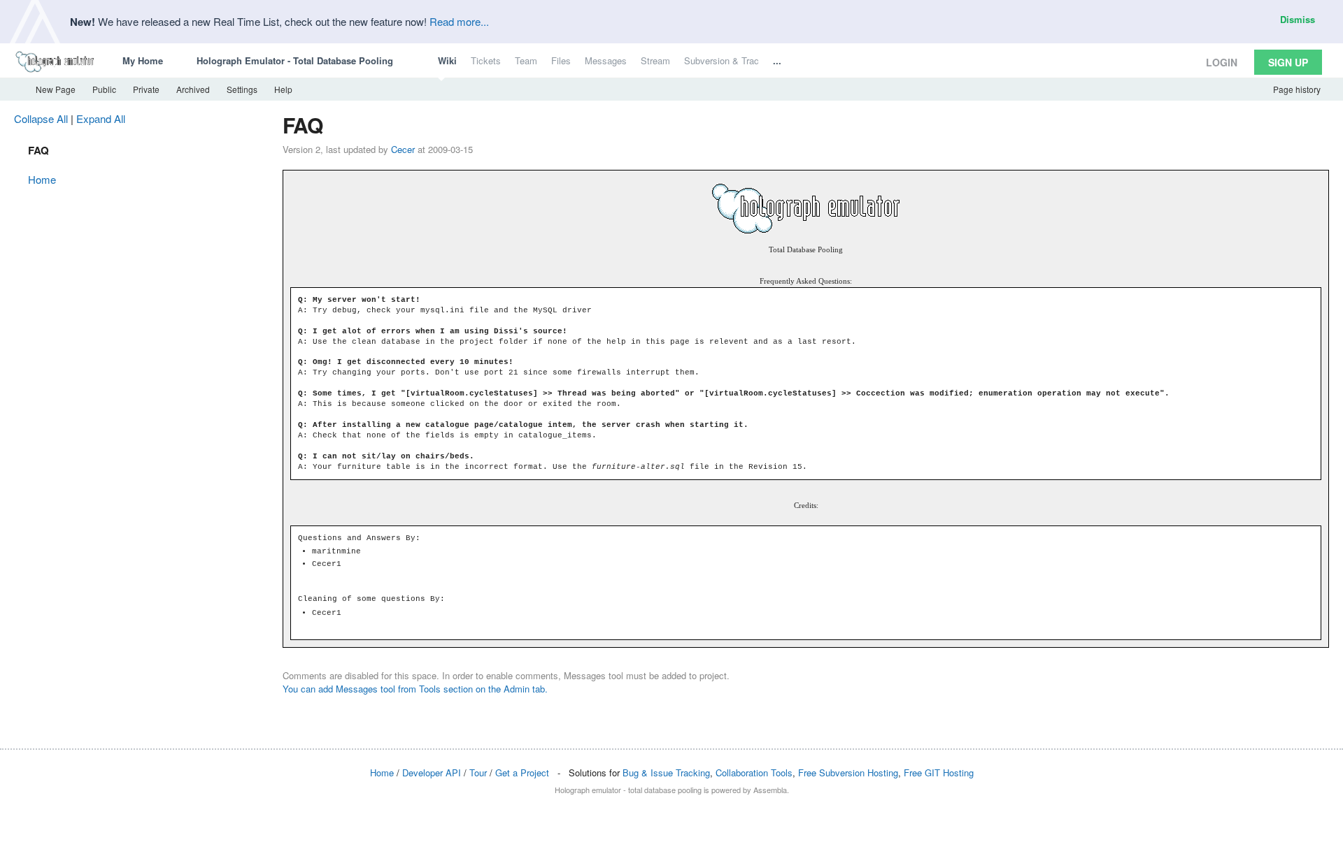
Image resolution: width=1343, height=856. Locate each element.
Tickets (486, 60)
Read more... (459, 21)
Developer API (431, 772)
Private (146, 89)
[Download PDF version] (1310, 118)
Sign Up (1288, 62)
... (777, 60)
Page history (1297, 89)
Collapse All (41, 118)
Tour (478, 772)
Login (1221, 62)
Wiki (447, 60)
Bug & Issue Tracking (666, 772)
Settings (242, 89)
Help (283, 89)
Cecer (403, 149)
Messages (606, 60)
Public (104, 89)
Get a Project (522, 772)
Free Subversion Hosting (848, 772)
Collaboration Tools (754, 772)
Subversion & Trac (721, 60)
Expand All (100, 118)
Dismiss (1297, 19)
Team (526, 60)
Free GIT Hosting (939, 772)
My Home (142, 60)
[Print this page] (1322, 118)
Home (42, 179)
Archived (193, 89)
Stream (655, 60)
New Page (55, 89)
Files (561, 60)
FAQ (38, 150)
